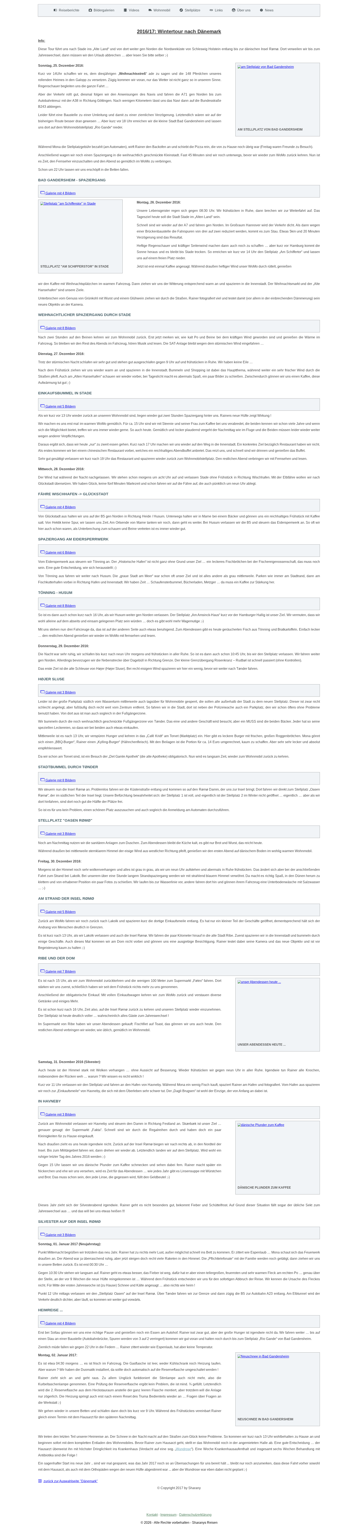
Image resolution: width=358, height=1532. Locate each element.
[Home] (43, 10)
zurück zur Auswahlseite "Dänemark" (71, 1481)
